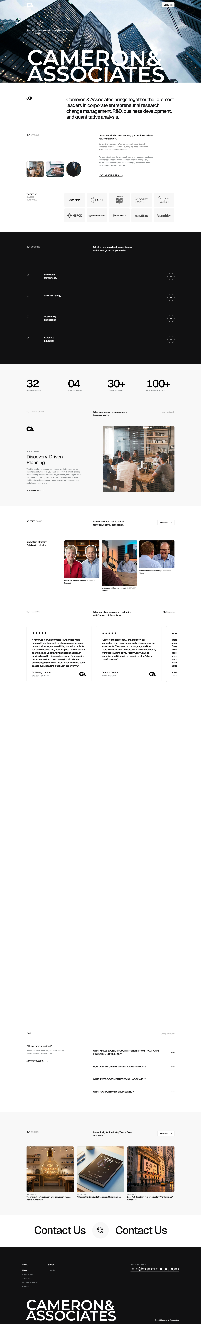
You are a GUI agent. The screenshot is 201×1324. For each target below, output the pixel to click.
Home (24, 1270)
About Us (26, 1278)
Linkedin (51, 1270)
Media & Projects (29, 1282)
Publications (27, 1274)
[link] (100, 1230)
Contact (25, 1286)
